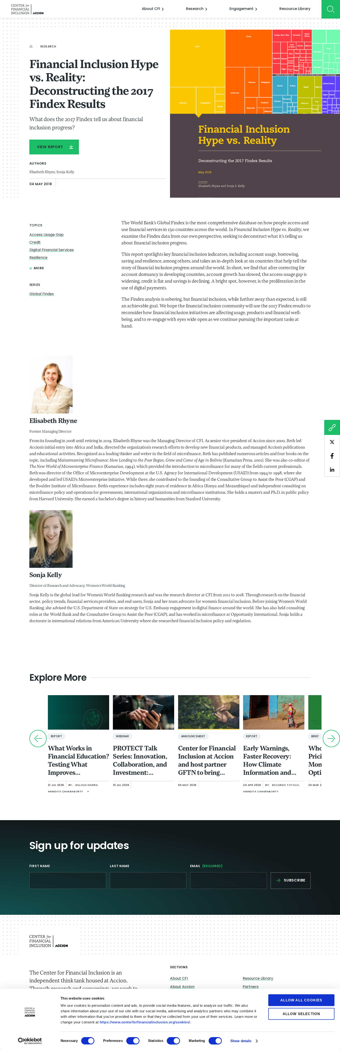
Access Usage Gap (46, 235)
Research (195, 9)
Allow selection (301, 1014)
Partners (251, 987)
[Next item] (331, 738)
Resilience (38, 258)
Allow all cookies (301, 1000)
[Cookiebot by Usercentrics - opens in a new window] (30, 1041)
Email (206, 866)
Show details (240, 1041)
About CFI (151, 9)
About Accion (182, 987)
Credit (35, 242)
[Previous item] (38, 738)
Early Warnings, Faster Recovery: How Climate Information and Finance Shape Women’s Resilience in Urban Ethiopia (272, 761)
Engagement (241, 9)
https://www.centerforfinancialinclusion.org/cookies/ (145, 1022)
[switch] (132, 1040)
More (39, 268)
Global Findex (41, 294)
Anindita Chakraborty (65, 792)
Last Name (119, 866)
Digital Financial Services (51, 250)
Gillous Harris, (86, 785)
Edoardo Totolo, (286, 785)
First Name (39, 866)
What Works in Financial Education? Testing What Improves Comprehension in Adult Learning (78, 761)
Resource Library (294, 9)
